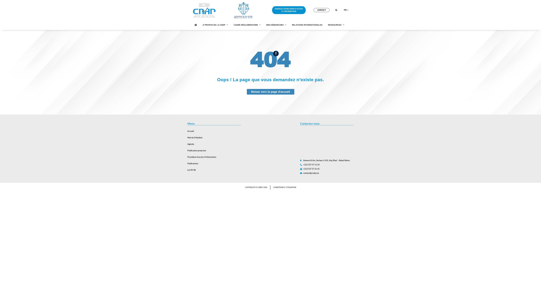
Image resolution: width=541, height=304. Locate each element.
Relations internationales (307, 25)
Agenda (190, 144)
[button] (336, 10)
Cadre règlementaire (246, 25)
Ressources (335, 25)
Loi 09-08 (191, 170)
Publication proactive (196, 151)
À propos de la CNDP (214, 25)
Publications (192, 164)
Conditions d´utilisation (284, 187)
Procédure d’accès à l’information (201, 157)
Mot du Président (194, 138)
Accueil (190, 131)
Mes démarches (275, 25)
